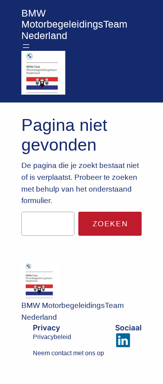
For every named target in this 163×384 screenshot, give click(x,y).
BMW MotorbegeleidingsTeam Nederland (74, 24)
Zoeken (110, 224)
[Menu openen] (26, 46)
